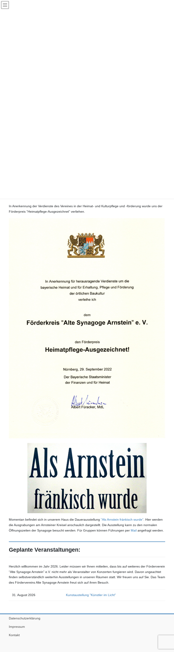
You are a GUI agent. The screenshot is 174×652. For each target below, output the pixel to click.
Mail (134, 530)
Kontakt (14, 635)
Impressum (17, 626)
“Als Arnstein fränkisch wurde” (122, 519)
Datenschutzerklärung (24, 618)
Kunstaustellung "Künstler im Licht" (91, 595)
